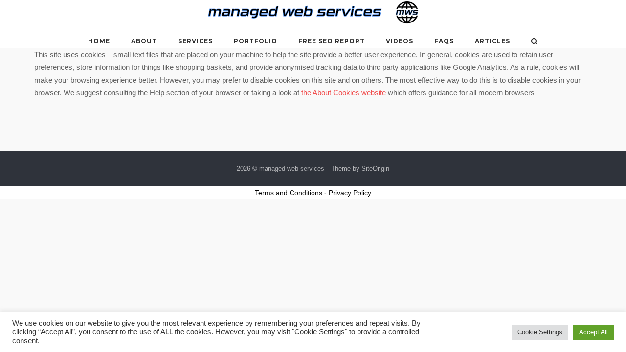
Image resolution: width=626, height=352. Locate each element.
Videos (399, 40)
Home (99, 40)
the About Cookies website (343, 92)
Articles (492, 40)
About (144, 40)
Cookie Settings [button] (539, 332)
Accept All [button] (593, 332)
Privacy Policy (350, 193)
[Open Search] (534, 42)
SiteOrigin (375, 168)
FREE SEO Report (331, 40)
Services (195, 40)
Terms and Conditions (288, 193)
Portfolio (255, 40)
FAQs (444, 40)
